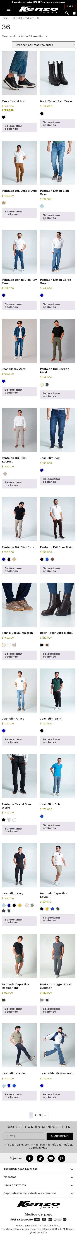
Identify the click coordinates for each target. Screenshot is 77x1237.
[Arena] (19, 905)
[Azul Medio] (42, 295)
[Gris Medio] (32, 905)
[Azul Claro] (42, 206)
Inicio (5, 18)
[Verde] (47, 384)
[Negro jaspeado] (14, 820)
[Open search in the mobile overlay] (67, 13)
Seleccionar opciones (13, 127)
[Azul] (47, 559)
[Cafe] (52, 559)
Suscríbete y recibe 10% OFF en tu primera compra (38, 2)
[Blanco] (9, 645)
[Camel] (3, 203)
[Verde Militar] (3, 1000)
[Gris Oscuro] (3, 911)
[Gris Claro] (9, 820)
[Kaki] (14, 559)
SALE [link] (70, 6)
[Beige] (42, 384)
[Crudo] (27, 905)
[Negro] (3, 117)
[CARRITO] (74, 13)
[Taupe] (5, 473)
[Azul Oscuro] (3, 295)
